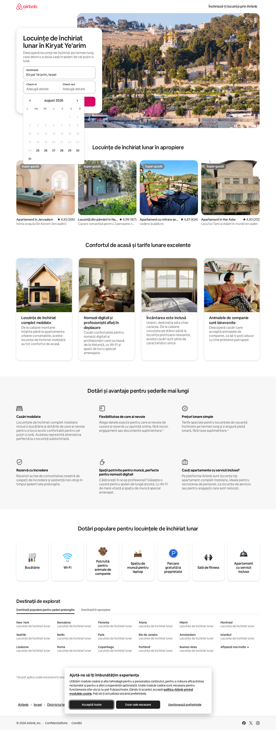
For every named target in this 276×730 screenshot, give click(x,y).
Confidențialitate (56, 723)
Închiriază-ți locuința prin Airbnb (233, 6)
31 (29, 159)
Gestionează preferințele (184, 704)
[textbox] (41, 88)
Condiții (77, 723)
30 (77, 150)
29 (69, 150)
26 (45, 150)
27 (53, 150)
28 (61, 150)
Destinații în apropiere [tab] (96, 610)
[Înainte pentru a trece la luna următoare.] (77, 100)
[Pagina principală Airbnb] (26, 6)
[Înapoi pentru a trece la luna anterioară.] (30, 100)
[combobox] (59, 74)
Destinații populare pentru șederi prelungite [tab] (45, 610)
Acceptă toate (91, 704)
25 (37, 150)
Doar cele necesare (138, 704)
